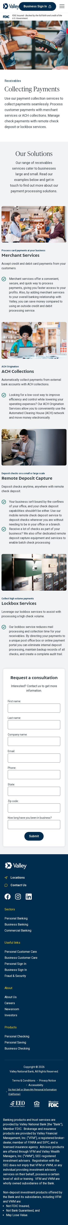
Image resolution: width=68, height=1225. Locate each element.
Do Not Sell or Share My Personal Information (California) (32, 1091)
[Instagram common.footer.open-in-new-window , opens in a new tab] (18, 897)
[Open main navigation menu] (62, 6)
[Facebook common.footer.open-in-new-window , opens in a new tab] (8, 897)
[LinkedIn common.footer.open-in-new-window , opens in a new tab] (29, 897)
